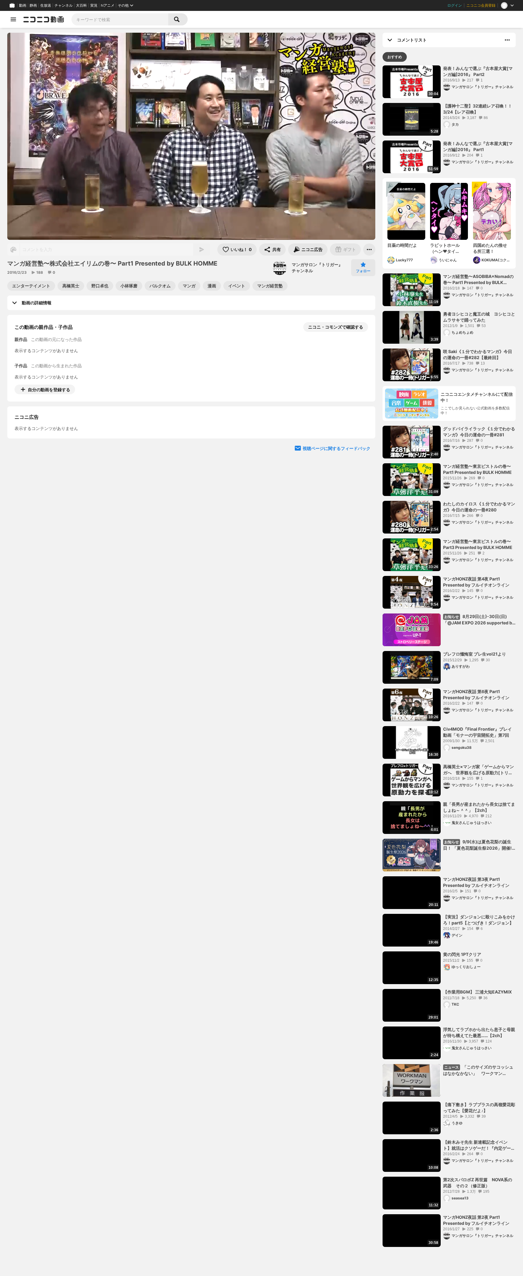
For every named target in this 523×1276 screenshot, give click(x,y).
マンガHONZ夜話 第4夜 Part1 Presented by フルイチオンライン (476, 581)
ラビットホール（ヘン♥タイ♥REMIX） (445, 248)
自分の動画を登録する (49, 389)
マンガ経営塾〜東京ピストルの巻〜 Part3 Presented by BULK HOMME (477, 544)
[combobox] (119, 19)
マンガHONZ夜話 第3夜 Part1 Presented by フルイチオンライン (476, 882)
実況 (93, 5)
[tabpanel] (449, 656)
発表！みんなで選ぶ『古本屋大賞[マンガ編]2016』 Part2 (478, 71)
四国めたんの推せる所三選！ (490, 248)
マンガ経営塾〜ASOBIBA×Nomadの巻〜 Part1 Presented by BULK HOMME (478, 279)
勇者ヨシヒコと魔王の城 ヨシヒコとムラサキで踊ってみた (479, 316)
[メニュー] (369, 249)
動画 (22, 5)
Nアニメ (107, 5)
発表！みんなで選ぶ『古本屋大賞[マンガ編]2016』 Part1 (478, 146)
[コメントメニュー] (507, 40)
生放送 (45, 5)
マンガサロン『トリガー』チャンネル (317, 267)
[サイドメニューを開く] (13, 19)
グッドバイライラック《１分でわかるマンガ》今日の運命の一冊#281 (479, 431)
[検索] (178, 19)
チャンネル (63, 5)
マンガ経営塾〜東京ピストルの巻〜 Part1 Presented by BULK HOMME (477, 469)
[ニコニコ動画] (43, 19)
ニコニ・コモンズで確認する (335, 326)
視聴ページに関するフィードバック (336, 503)
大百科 (81, 5)
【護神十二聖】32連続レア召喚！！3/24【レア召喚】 (477, 108)
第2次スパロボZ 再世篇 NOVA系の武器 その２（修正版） (477, 1182)
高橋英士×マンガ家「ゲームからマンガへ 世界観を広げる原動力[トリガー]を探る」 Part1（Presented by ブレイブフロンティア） (478, 769)
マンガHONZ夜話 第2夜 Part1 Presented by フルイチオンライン (476, 1220)
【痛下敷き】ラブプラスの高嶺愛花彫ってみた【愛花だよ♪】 (479, 1107)
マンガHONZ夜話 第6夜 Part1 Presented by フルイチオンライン (476, 694)
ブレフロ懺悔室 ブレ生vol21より (474, 653)
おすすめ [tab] (394, 57)
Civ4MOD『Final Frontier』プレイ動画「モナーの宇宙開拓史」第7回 (477, 732)
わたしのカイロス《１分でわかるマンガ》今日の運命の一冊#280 (479, 506)
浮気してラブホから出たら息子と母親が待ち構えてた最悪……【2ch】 (479, 1032)
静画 (33, 5)
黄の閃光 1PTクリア (462, 954)
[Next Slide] (363, 446)
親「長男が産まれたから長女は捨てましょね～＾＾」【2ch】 (479, 807)
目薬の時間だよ (402, 245)
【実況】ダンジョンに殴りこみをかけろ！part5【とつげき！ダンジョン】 (479, 919)
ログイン (454, 5)
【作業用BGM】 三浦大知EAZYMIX (477, 991)
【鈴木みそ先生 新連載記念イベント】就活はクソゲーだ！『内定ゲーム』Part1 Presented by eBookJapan (477, 1145)
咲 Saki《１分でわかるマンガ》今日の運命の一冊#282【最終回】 (477, 354)
